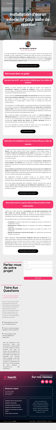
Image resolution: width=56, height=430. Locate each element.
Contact (44, 3)
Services (22, 3)
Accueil (16, 3)
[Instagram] (50, 381)
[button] (50, 74)
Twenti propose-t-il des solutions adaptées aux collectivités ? (9, 335)
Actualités (37, 3)
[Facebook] (42, 381)
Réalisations (30, 3)
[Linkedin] (46, 381)
